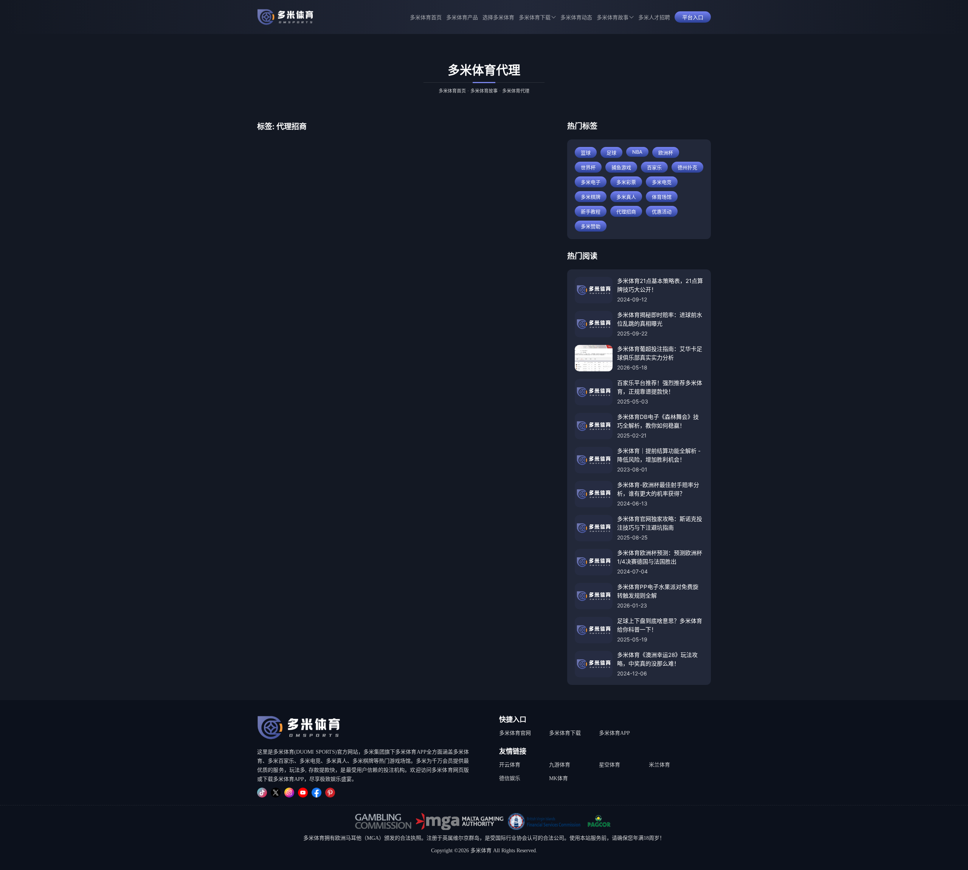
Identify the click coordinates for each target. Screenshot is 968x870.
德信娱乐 (509, 778)
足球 (611, 153)
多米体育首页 (426, 17)
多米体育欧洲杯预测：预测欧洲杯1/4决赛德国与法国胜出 (659, 557)
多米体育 (313, 838)
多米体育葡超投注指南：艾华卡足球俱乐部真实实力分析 (659, 353)
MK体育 (558, 778)
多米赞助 (590, 226)
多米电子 (590, 182)
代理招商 (626, 212)
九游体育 (559, 765)
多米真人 (626, 197)
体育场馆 (662, 197)
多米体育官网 (515, 733)
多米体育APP (614, 733)
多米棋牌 (590, 197)
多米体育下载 (565, 733)
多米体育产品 (462, 17)
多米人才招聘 (654, 17)
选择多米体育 (498, 17)
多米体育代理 (515, 91)
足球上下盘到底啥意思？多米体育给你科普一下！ (659, 625)
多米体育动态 (576, 17)
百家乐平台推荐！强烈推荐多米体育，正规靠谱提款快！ (659, 387)
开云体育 (509, 765)
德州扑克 (687, 167)
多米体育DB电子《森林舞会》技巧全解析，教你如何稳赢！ (658, 421)
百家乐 (654, 167)
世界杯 (588, 167)
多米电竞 (662, 182)
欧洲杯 (665, 153)
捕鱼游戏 (621, 167)
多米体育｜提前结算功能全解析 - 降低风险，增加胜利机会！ (659, 455)
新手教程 (590, 212)
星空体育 (609, 765)
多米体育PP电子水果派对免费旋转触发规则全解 (657, 591)
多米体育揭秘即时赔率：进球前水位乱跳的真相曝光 (659, 319)
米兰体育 (659, 765)
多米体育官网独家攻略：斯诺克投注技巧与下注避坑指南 (659, 523)
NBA (637, 152)
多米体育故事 (612, 17)
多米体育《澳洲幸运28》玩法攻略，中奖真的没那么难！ (657, 659)
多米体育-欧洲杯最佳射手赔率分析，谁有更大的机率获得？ (658, 489)
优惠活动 (662, 212)
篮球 (586, 153)
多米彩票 (626, 182)
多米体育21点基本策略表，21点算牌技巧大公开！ (660, 285)
